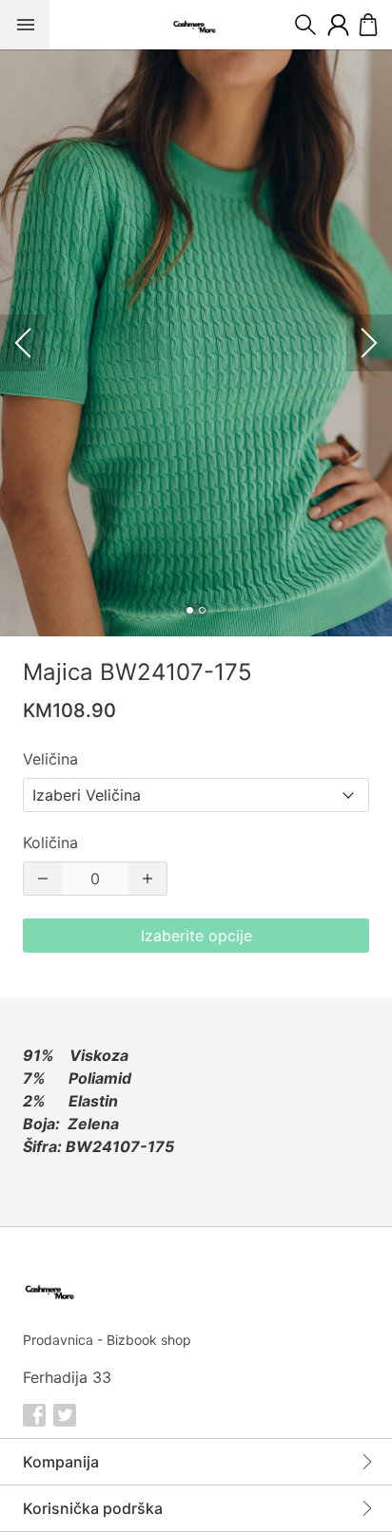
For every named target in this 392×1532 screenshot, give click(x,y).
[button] (196, 342)
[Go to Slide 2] (202, 610)
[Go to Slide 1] (189, 610)
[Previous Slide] (23, 342)
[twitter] (64, 1415)
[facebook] (34, 1415)
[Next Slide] (369, 342)
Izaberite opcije (196, 935)
